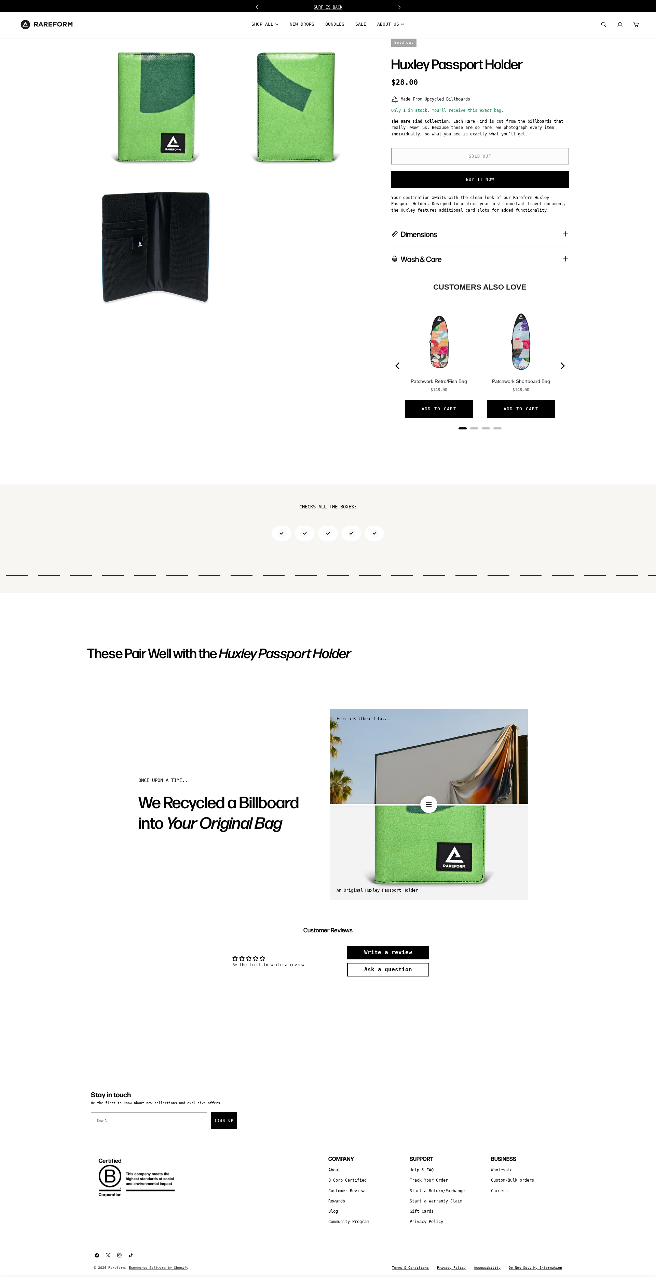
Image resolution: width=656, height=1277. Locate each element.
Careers (499, 1190)
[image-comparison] (429, 804)
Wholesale (501, 1170)
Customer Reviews (347, 1190)
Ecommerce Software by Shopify (158, 1267)
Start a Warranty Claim (436, 1201)
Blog (333, 1211)
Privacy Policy (426, 1221)
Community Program (348, 1221)
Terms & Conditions (410, 1267)
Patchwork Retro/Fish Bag (439, 381)
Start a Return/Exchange (437, 1190)
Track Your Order (429, 1180)
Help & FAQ (422, 1170)
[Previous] (398, 366)
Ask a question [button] (388, 969)
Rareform (116, 1267)
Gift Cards (422, 1211)
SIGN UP (224, 1120)
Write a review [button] (388, 952)
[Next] (562, 366)
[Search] (603, 24)
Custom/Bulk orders (512, 1180)
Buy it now (480, 179)
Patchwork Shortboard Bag (521, 381)
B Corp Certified (347, 1180)
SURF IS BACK (328, 7)
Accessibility (487, 1267)
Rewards (336, 1201)
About (334, 1170)
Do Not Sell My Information (535, 1267)
